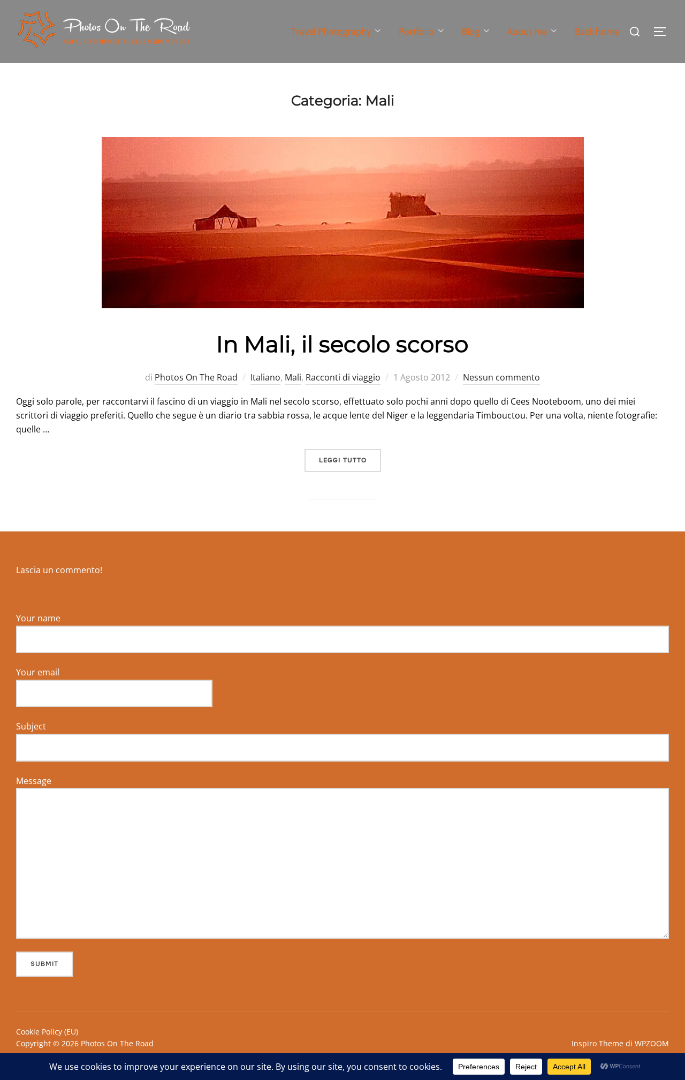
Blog (471, 31)
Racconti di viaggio (343, 377)
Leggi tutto (350, 460)
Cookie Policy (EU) (47, 1031)
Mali (293, 377)
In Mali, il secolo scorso (342, 344)
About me (527, 31)
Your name (38, 618)
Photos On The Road (196, 377)
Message (33, 781)
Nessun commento (501, 377)
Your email (37, 672)
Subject (31, 726)
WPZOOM (652, 1043)
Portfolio (416, 31)
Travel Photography (331, 31)
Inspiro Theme (597, 1043)
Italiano (265, 377)
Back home (597, 31)
